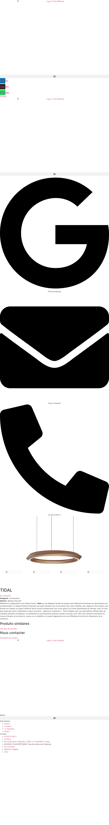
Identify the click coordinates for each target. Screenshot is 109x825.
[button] (54, 76)
